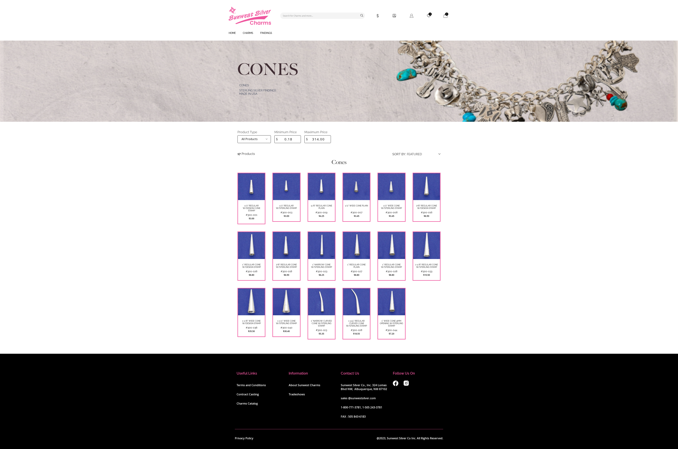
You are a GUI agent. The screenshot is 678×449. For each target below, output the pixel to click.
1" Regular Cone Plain (356, 265)
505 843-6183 (357, 416)
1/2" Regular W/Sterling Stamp (286, 206)
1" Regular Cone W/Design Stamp (251, 265)
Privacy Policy (244, 438)
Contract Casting (248, 394)
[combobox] (322, 16)
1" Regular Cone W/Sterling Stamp (391, 265)
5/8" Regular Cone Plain (321, 206)
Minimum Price (285, 132)
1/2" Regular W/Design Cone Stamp (251, 208)
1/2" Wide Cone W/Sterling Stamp (391, 206)
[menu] (339, 33)
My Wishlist (430, 14)
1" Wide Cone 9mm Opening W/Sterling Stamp (391, 323)
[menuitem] (232, 33)
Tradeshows (297, 394)
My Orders (394, 16)
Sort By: (399, 154)
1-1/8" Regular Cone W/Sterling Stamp (426, 265)
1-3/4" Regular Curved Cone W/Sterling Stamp (356, 323)
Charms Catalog (247, 403)
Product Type (247, 132)
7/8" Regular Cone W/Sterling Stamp (286, 265)
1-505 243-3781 (372, 407)
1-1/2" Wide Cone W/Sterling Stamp (286, 322)
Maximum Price (316, 132)
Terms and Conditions (251, 385)
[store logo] (250, 16)
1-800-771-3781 (351, 407)
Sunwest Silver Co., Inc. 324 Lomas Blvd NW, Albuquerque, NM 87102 (364, 387)
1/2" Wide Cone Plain (356, 205)
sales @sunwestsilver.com (358, 398)
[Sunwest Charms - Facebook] (395, 385)
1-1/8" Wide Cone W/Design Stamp (251, 322)
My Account (411, 16)
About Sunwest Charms (304, 385)
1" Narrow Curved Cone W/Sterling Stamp (321, 323)
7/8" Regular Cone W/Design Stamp (426, 206)
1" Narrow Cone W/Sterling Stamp (321, 265)
